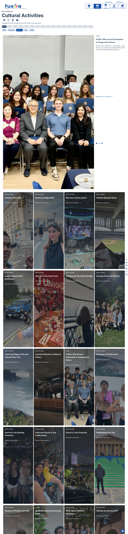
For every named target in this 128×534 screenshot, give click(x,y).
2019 (37, 26)
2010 (85, 26)
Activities (19, 30)
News (26, 30)
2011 (80, 26)
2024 (15, 26)
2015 (59, 26)
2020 (32, 26)
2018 (43, 26)
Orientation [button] (108, 2)
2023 (21, 26)
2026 (4, 26)
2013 (69, 26)
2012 (75, 26)
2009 (90, 26)
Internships (11, 30)
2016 (53, 26)
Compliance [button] (119, 2)
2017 (48, 26)
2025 (10, 26)
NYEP (4, 30)
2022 (26, 26)
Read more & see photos (103, 134)
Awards (32, 30)
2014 (64, 26)
